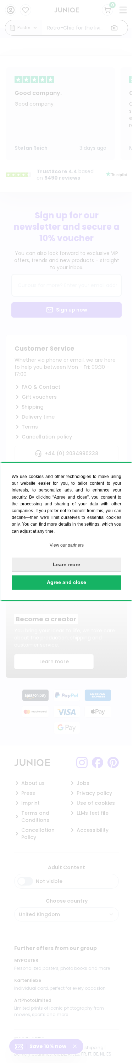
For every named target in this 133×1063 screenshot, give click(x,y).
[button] (66, 545)
